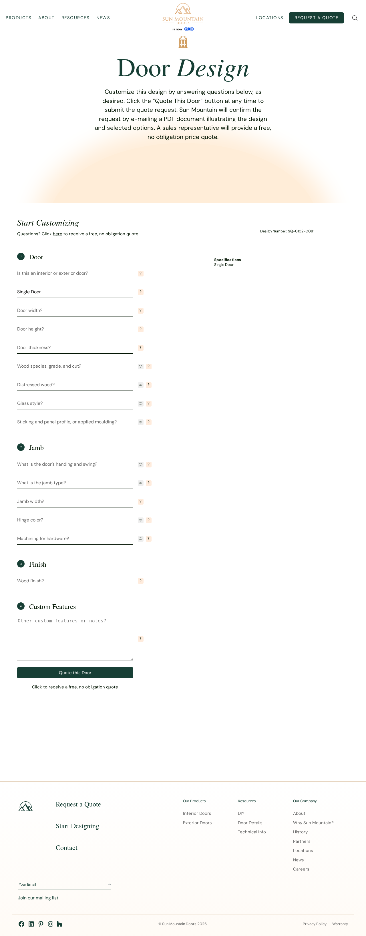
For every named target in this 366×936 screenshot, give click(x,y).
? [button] (141, 273)
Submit (109, 885)
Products (18, 18)
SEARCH (354, 18)
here (57, 234)
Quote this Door (75, 673)
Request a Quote (317, 18)
